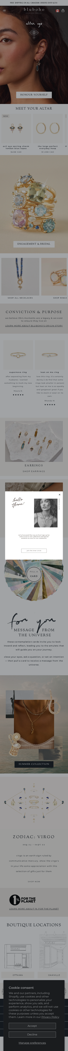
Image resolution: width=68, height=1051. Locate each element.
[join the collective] (34, 525)
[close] (60, 495)
